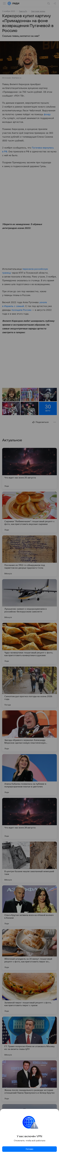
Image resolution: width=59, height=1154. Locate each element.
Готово (29, 1149)
